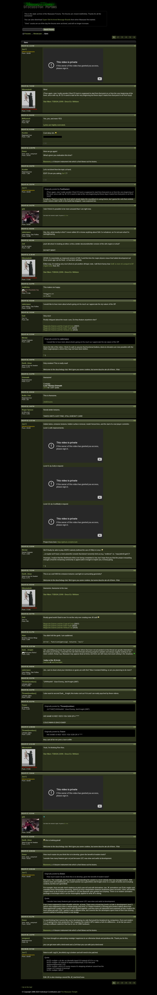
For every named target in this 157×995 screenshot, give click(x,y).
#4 (135, 129)
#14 (134, 312)
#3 (135, 115)
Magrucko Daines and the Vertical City (57, 330)
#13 (134, 301)
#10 (134, 240)
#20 (134, 420)
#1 (135, 46)
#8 (135, 205)
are (50, 125)
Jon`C (64, 173)
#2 (135, 86)
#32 (134, 744)
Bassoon (47, 162)
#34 (134, 813)
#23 (134, 585)
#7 (135, 184)
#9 (135, 229)
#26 (134, 646)
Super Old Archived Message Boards (56, 20)
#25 (134, 632)
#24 (134, 614)
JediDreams (48, 402)
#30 (134, 701)
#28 (134, 678)
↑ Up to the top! (26, 987)
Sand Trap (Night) (56, 662)
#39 (134, 935)
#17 (134, 374)
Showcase (37, 34)
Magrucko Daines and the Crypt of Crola (58, 326)
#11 (135, 254)
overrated (61, 125)
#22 (134, 570)
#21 (134, 546)
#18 (134, 392)
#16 (134, 360)
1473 (45, 388)
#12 (134, 284)
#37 (134, 869)
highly (54, 125)
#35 (134, 837)
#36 (134, 851)
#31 (134, 727)
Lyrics (45, 125)
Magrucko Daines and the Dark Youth (57, 328)
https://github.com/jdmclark (67, 542)
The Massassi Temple (69, 992)
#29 (134, 690)
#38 (134, 917)
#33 (134, 773)
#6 (135, 166)
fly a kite (66, 215)
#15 (134, 334)
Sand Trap (46, 662)
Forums (27, 34)
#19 (134, 406)
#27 (134, 666)
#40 (134, 949)
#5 (135, 148)
